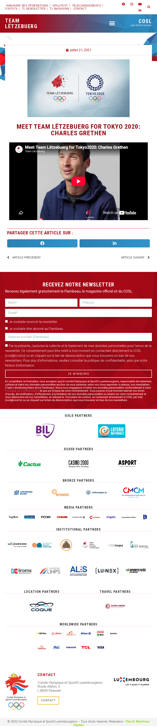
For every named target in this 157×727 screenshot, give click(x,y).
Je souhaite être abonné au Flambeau (36, 329)
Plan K (130, 721)
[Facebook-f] (124, 4)
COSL (141, 22)
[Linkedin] (140, 10)
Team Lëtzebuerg (21, 23)
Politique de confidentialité (22, 390)
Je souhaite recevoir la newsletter (33, 322)
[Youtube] (140, 4)
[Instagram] (132, 4)
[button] (149, 7)
